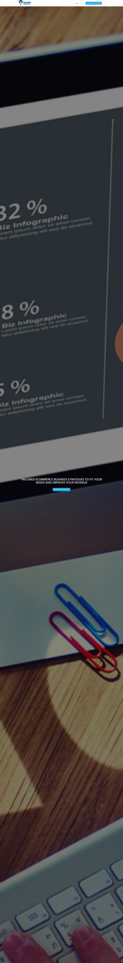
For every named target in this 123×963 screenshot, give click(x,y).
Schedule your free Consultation (61, 489)
